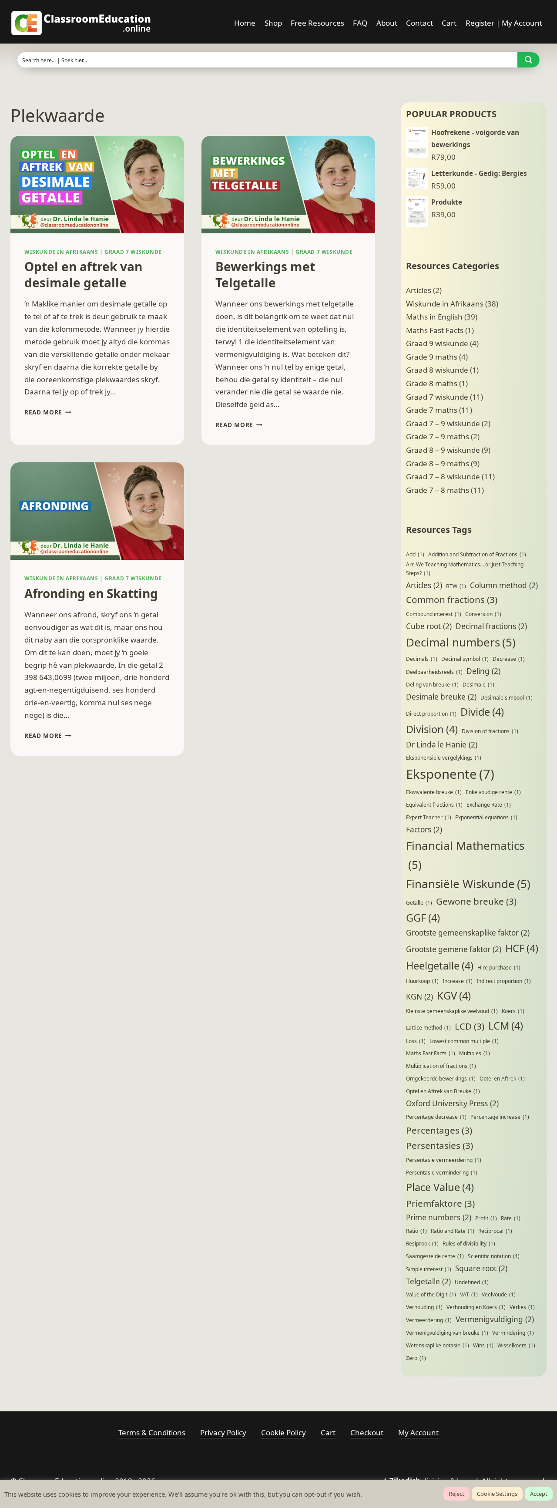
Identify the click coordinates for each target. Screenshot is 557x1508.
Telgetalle (428, 1281)
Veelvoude (499, 1294)
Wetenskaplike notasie (437, 1345)
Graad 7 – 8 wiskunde (443, 476)
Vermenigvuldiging (495, 1319)
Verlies (522, 1307)
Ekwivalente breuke (434, 792)
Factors (424, 830)
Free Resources (317, 23)
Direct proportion (431, 713)
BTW (456, 586)
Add (415, 554)
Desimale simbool (506, 697)
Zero (416, 1358)
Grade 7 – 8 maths (437, 490)
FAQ (360, 23)
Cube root (429, 626)
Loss (416, 1041)
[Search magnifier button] (528, 59)
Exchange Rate (488, 804)
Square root (481, 1268)
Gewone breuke (476, 901)
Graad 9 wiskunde (437, 343)
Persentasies (439, 1145)
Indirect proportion (503, 981)
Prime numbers (438, 1217)
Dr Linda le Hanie (441, 745)
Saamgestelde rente (435, 1256)
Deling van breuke (432, 684)
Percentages (439, 1130)
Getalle (419, 902)
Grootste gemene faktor (453, 949)
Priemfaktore (440, 1203)
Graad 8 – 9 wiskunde (443, 450)
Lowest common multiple (464, 1041)
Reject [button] (456, 1494)
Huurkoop (422, 981)
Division (432, 729)
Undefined (472, 1282)
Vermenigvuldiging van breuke (447, 1332)
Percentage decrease (436, 1117)
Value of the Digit (431, 1294)
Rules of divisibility (469, 1243)
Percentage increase (499, 1117)
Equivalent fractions (434, 804)
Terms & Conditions (151, 1432)
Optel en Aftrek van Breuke (443, 1091)
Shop (273, 23)
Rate (510, 1218)
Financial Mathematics (465, 855)
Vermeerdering (429, 1320)
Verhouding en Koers (476, 1307)
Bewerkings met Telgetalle (265, 274)
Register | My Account (504, 23)
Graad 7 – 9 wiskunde (443, 423)
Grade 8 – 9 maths (437, 463)
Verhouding (424, 1307)
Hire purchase (498, 967)
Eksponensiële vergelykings (443, 757)
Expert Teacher (428, 817)
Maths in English (434, 317)
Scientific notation (494, 1256)
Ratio (416, 1231)
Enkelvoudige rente (493, 792)
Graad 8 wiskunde (437, 370)
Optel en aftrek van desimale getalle (83, 274)
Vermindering (513, 1332)
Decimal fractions (491, 626)
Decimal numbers (461, 642)
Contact (419, 23)
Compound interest (433, 614)
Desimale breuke (441, 697)
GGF (423, 918)
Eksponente (450, 774)
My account (418, 1432)
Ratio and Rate (452, 1231)
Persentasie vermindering (441, 1172)
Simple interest (428, 1269)
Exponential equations (486, 817)
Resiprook (422, 1243)
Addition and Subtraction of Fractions (477, 554)
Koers (513, 1011)
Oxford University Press (452, 1103)
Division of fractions (490, 731)
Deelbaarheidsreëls (434, 672)
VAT (469, 1294)
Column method (504, 585)
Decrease (509, 659)
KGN (419, 997)
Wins (483, 1345)
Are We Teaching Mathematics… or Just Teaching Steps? (464, 569)
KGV (454, 996)
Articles (418, 290)
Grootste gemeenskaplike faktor (468, 933)
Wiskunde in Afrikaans (61, 251)
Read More (47, 412)
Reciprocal (495, 1231)
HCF (521, 948)
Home (244, 23)
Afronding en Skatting (91, 593)
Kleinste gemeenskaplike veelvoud (452, 1011)
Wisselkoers (516, 1345)
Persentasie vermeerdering (443, 1160)
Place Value (440, 1187)
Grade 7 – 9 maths (437, 436)
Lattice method (428, 1027)
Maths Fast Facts (434, 330)
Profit (486, 1218)
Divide (482, 712)
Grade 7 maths (431, 410)
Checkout (366, 1432)
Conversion (483, 614)
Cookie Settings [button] (497, 1494)
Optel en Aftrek (502, 1078)
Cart (449, 23)
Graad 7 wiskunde (133, 251)
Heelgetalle (439, 966)
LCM (505, 1026)
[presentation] (97, 184)
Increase (458, 981)
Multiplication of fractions (441, 1066)
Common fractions (451, 599)
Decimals (421, 659)
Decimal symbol (465, 659)
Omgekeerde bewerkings (441, 1078)
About (386, 23)
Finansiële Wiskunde (468, 884)
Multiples (474, 1053)
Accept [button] (538, 1494)
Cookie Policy (283, 1432)
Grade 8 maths (431, 383)
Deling (483, 671)
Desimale (478, 684)
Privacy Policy (223, 1432)
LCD (469, 1026)
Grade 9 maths (431, 357)
